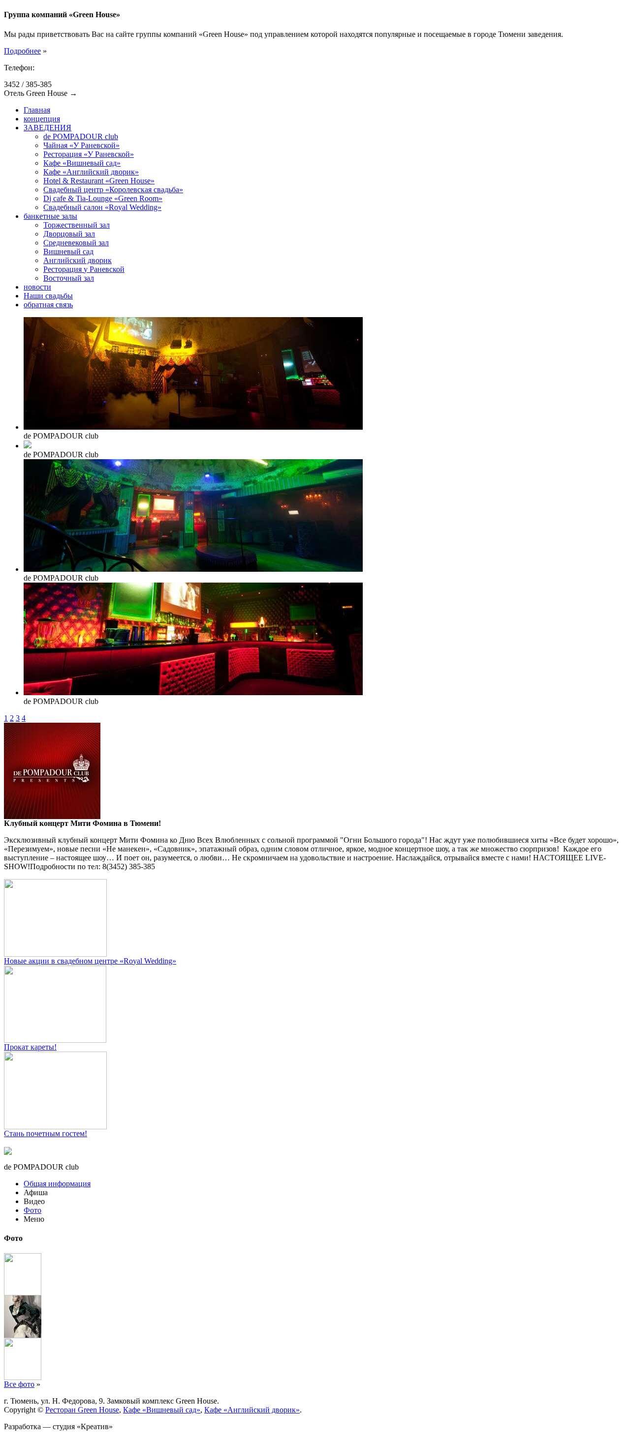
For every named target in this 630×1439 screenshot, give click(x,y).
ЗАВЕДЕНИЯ (47, 127)
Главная (37, 110)
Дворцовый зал (69, 234)
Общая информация (57, 1183)
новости (37, 287)
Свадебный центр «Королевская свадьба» (113, 189)
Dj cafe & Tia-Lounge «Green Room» (102, 198)
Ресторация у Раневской (84, 269)
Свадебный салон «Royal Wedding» (102, 207)
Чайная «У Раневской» (81, 145)
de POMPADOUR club (80, 136)
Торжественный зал (76, 225)
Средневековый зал (76, 242)
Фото (32, 1210)
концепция (42, 119)
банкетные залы (50, 216)
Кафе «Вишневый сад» (82, 163)
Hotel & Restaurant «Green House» (99, 180)
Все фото (19, 1384)
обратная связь (48, 304)
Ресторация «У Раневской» (88, 154)
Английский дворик (77, 260)
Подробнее (22, 51)
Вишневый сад (68, 251)
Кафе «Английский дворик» (91, 172)
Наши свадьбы (48, 296)
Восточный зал (68, 278)
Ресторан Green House (82, 1410)
